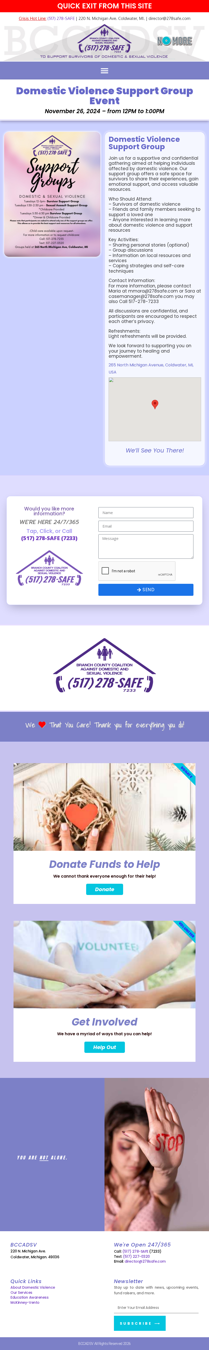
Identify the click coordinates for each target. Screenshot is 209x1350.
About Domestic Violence (32, 1287)
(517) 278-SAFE (60, 18)
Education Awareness (29, 1297)
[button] (104, 71)
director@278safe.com (145, 1261)
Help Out (104, 1047)
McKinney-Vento (25, 1302)
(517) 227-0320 (136, 1256)
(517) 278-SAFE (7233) (49, 538)
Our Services (21, 1292)
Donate (104, 889)
